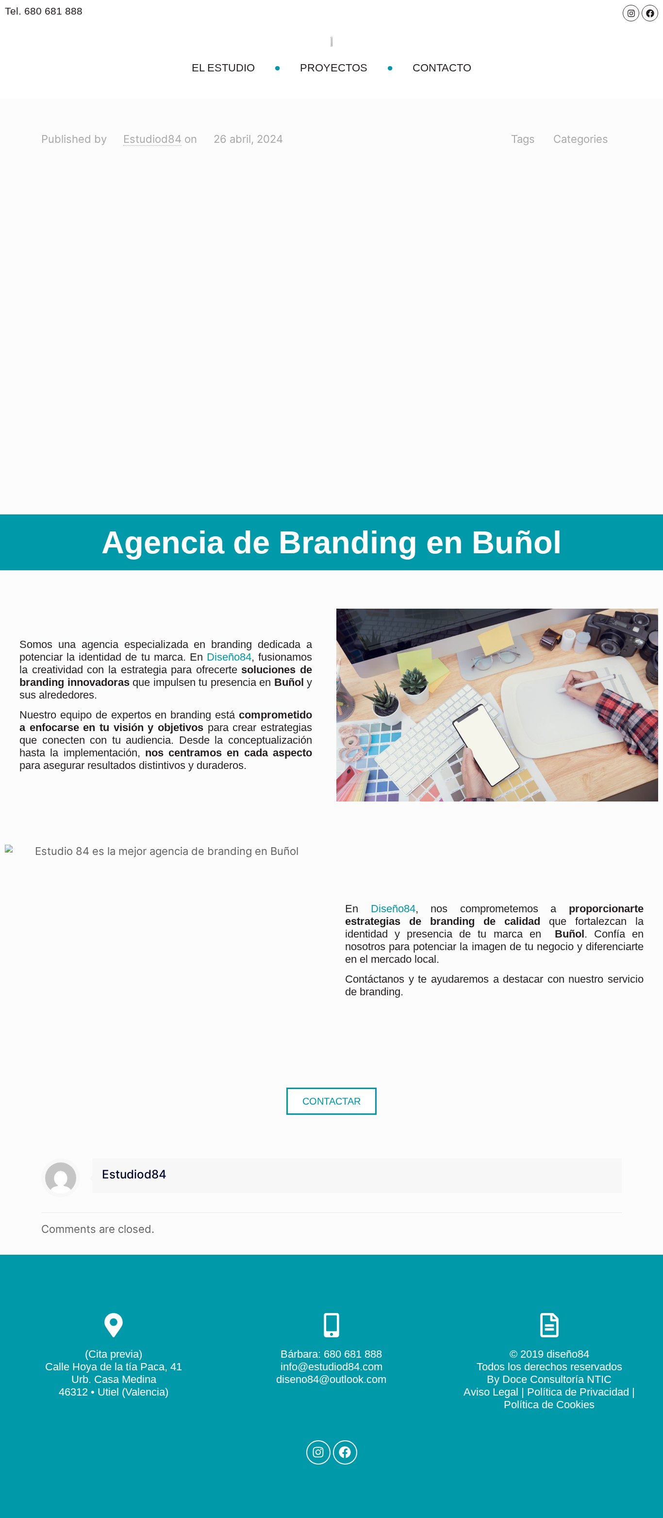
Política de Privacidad (578, 1392)
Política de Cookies (549, 1405)
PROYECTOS (333, 68)
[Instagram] (631, 13)
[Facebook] (650, 13)
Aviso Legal (491, 1392)
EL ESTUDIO (223, 68)
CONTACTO (442, 68)
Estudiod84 (152, 139)
